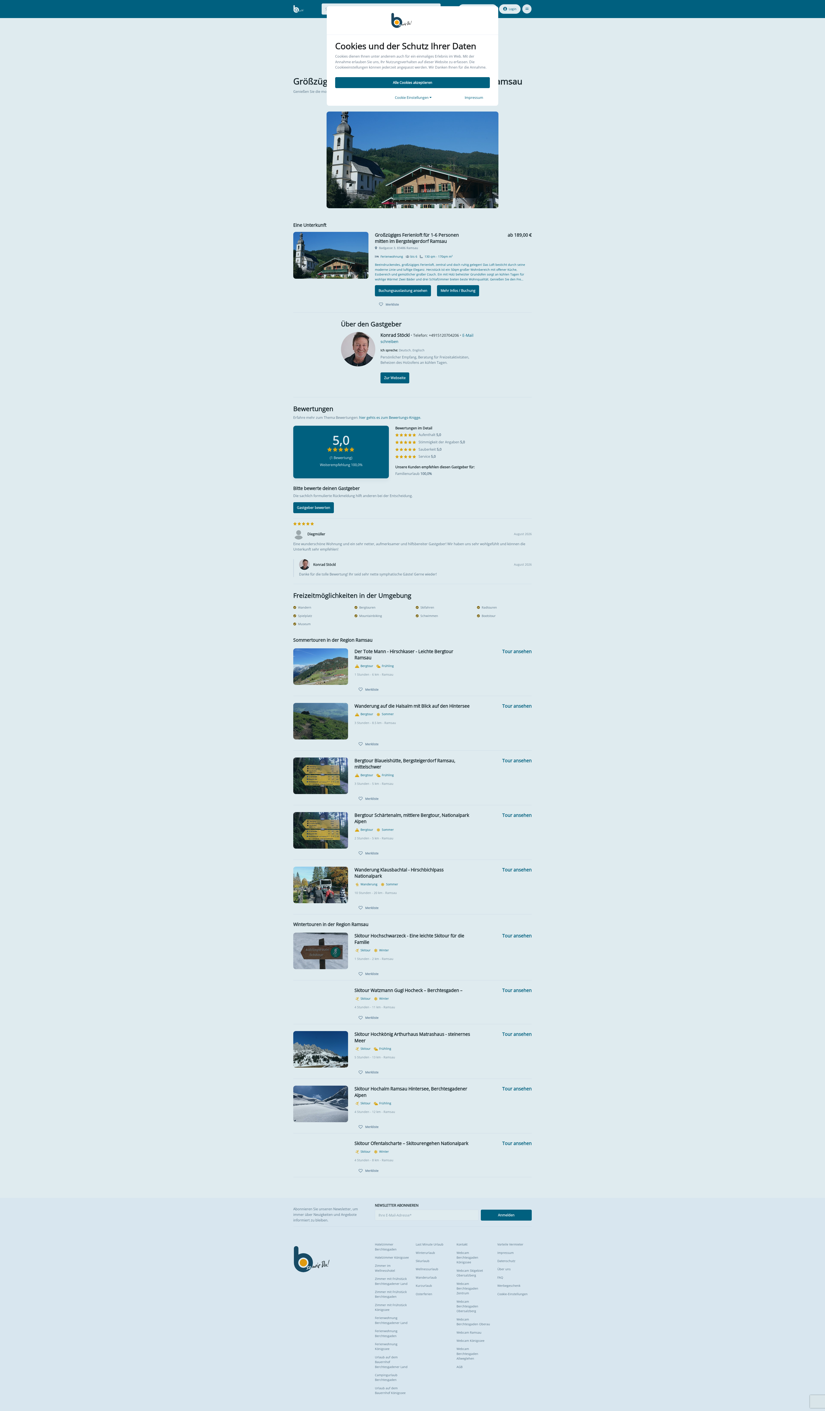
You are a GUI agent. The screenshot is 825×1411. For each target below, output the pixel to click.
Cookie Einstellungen (412, 97)
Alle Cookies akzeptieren (412, 82)
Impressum (474, 97)
